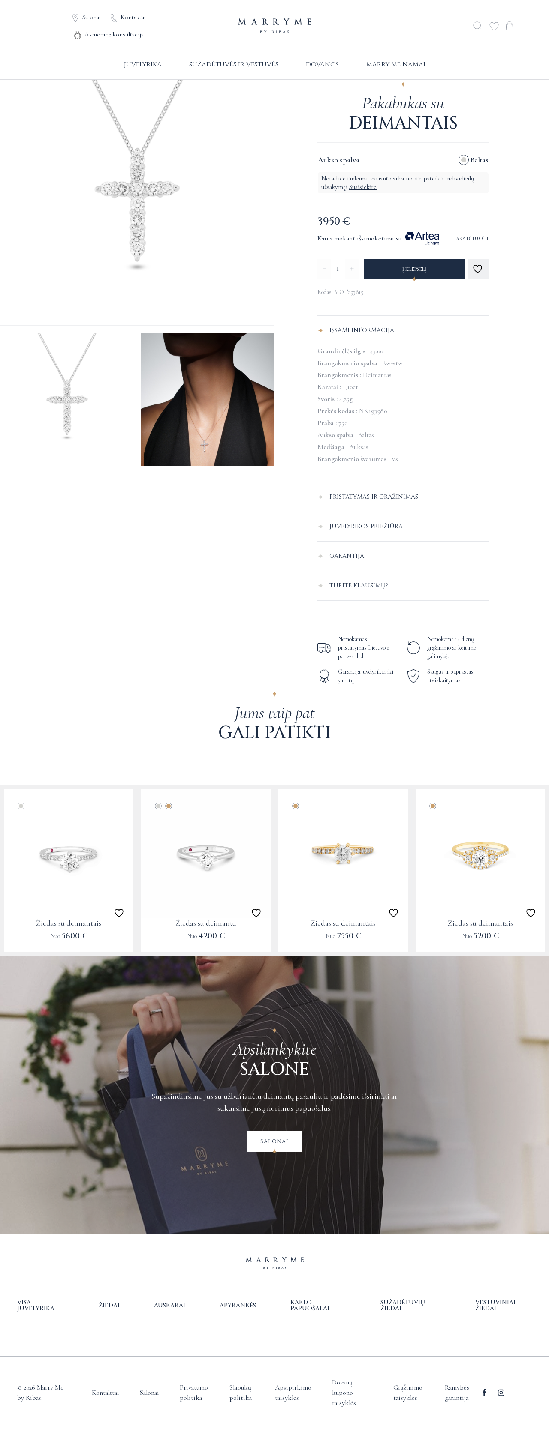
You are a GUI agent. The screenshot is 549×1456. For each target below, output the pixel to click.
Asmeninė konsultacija (114, 34)
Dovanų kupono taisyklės (344, 1392)
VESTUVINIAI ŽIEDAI (495, 1305)
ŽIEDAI (109, 1305)
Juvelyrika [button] (143, 64)
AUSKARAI (169, 1305)
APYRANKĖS (238, 1305)
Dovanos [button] (322, 64)
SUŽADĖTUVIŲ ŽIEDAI (402, 1305)
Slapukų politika (240, 1392)
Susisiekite (363, 187)
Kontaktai (133, 17)
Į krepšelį (414, 269)
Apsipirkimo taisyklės (293, 1392)
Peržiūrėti (68, 942)
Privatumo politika (194, 1392)
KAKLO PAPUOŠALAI (309, 1305)
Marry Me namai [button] (395, 64)
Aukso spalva (338, 160)
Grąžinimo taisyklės (407, 1392)
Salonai (91, 17)
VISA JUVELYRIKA (35, 1305)
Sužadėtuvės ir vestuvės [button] (233, 64)
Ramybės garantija (457, 1392)
